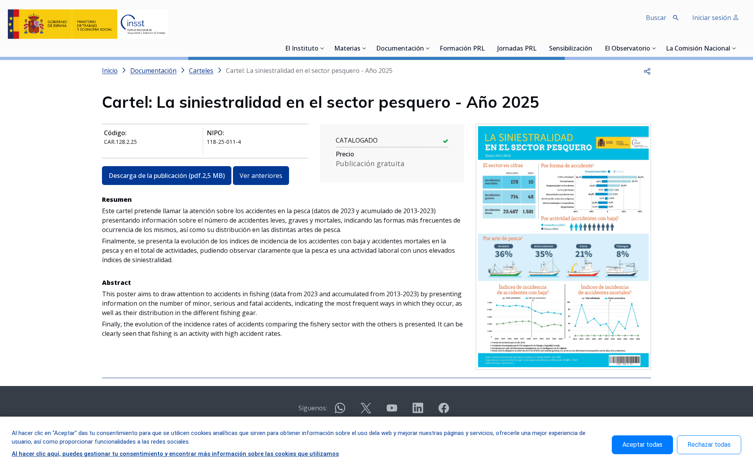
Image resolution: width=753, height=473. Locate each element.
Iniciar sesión (712, 17)
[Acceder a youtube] (392, 411)
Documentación (400, 49)
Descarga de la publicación (167, 175)
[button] (647, 70)
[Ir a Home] (88, 24)
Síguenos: (312, 408)
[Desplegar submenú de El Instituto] (322, 48)
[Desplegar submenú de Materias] (364, 48)
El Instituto (301, 49)
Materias (347, 49)
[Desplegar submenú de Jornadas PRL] (539, 48)
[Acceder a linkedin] (417, 411)
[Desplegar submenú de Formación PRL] (487, 48)
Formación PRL (462, 49)
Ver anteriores (261, 175)
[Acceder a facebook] (443, 411)
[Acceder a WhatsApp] (340, 411)
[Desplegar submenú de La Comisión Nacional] (734, 48)
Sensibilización (570, 49)
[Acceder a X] (366, 411)
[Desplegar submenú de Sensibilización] (594, 48)
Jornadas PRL (517, 49)
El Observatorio (627, 49)
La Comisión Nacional (698, 49)
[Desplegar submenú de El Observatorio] (654, 48)
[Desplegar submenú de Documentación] (428, 48)
